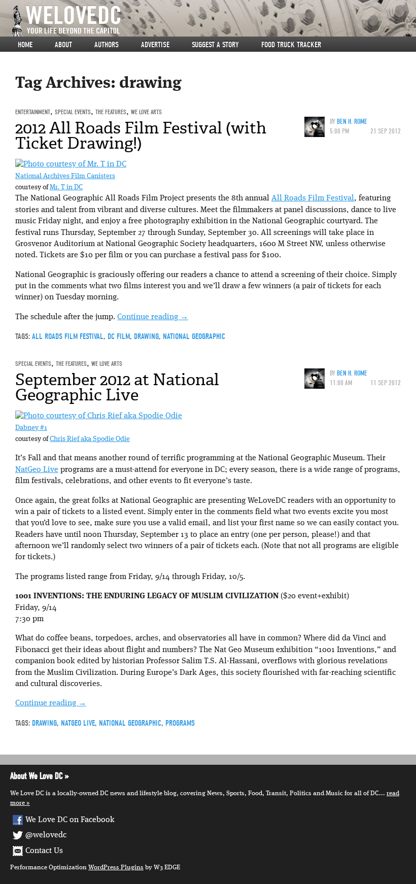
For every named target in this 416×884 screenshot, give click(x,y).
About (63, 44)
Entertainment (32, 112)
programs (180, 723)
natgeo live (78, 723)
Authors (106, 44)
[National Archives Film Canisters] (70, 164)
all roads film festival (67, 336)
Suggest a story (215, 44)
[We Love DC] (213, 21)
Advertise (155, 44)
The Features (110, 112)
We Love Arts (146, 112)
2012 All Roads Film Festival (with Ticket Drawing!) (140, 135)
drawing (146, 336)
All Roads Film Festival (312, 198)
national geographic (194, 336)
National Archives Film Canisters (65, 176)
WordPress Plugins (116, 867)
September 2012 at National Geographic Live (117, 387)
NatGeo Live (36, 470)
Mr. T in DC (66, 187)
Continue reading (152, 317)
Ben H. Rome (352, 121)
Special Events (73, 112)
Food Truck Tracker (291, 44)
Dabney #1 (31, 428)
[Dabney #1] (98, 416)
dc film (119, 336)
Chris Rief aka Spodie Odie (90, 439)
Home (25, 44)
